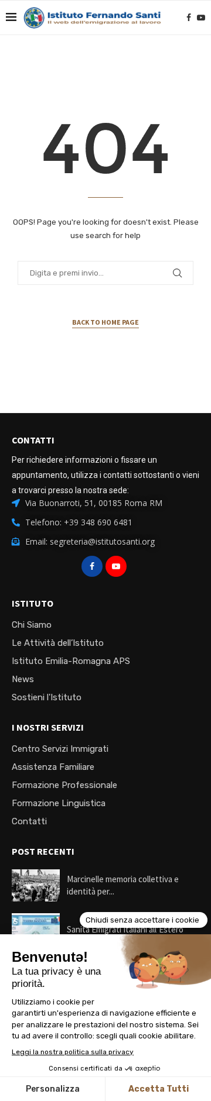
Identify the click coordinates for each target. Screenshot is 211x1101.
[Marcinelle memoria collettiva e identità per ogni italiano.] (36, 885)
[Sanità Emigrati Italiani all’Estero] (36, 929)
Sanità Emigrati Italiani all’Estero (125, 929)
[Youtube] (201, 18)
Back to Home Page (105, 322)
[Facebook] (188, 18)
